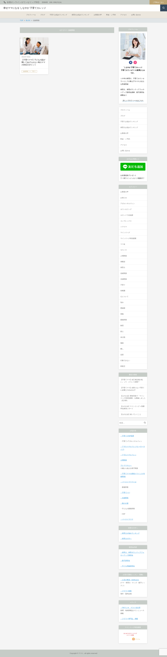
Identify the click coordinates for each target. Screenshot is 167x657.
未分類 (122, 337)
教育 (122, 325)
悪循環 (122, 308)
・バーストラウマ (126, 519)
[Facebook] (130, 62)
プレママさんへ (126, 465)
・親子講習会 (125, 560)
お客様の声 (124, 192)
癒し (122, 349)
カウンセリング (126, 209)
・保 (122, 533)
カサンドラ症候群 (126, 215)
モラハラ (123, 250)
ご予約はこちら (158, 2)
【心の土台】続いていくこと (130, 414)
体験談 (122, 262)
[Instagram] (135, 62)
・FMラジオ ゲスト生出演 (130, 607)
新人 (122, 331)
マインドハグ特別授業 (128, 238)
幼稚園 (122, 291)
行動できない (125, 360)
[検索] (145, 423)
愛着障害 (123, 320)
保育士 (122, 267)
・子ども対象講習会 (127, 566)
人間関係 (123, 256)
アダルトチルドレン (127, 203)
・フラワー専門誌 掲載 (129, 619)
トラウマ (123, 227)
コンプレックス (126, 221)
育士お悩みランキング (132, 533)
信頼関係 (123, 273)
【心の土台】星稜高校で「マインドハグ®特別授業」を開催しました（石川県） (132, 398)
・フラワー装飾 (126, 591)
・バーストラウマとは (128, 482)
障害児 (122, 366)
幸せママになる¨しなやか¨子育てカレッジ (24, 8)
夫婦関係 (123, 279)
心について (124, 296)
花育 (122, 355)
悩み (122, 302)
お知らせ (123, 198)
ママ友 (122, 244)
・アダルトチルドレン (128, 455)
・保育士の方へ (126, 538)
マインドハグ (125, 232)
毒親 (122, 343)
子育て (122, 285)
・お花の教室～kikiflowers (129, 580)
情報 (122, 314)
